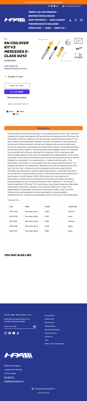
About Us (59, 28)
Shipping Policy (50, 326)
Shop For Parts (37, 20)
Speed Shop (35, 28)
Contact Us (48, 336)
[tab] (43, 128)
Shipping (7, 68)
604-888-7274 (9, 377)
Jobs (48, 28)
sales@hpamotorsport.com (14, 381)
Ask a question (17, 104)
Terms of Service (51, 333)
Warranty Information (52, 329)
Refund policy (49, 322)
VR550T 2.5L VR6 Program (42, 12)
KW (6, 39)
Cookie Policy (49, 319)
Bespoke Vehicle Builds (41, 16)
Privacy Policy (50, 315)
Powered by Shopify (43, 393)
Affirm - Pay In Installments (54, 344)
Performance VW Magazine (43, 24)
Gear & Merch (57, 20)
